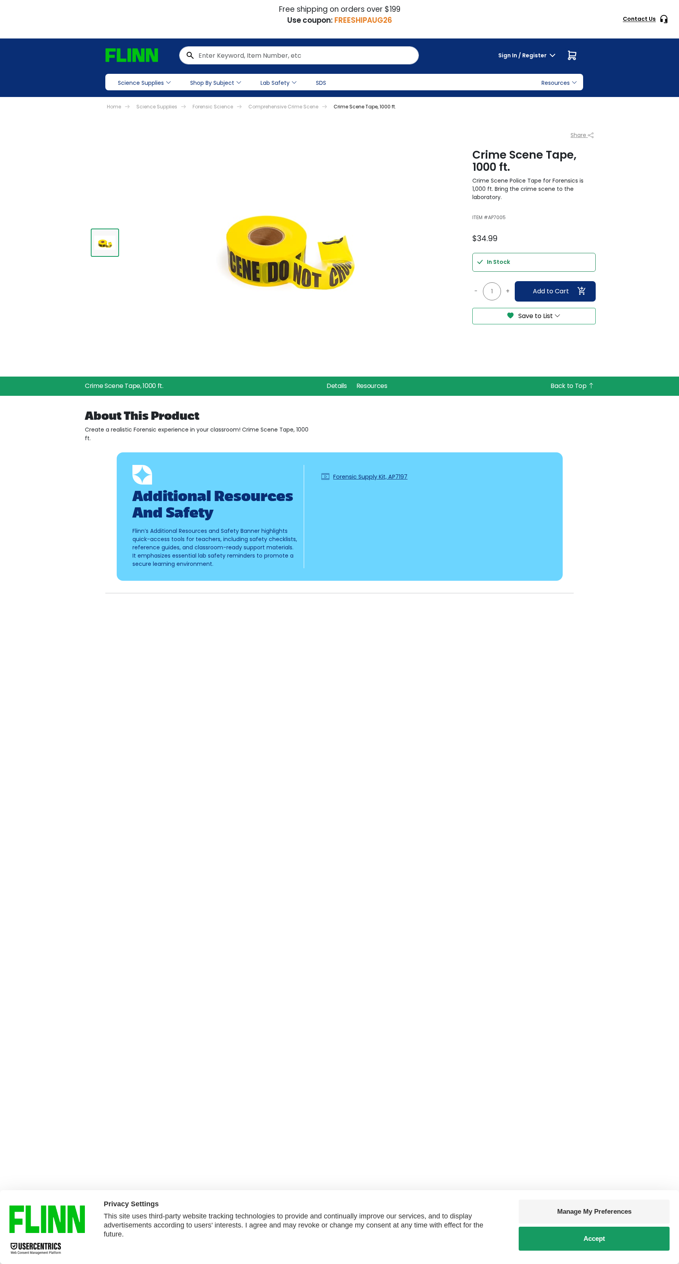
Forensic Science (213, 106)
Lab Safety (275, 83)
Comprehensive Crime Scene (283, 106)
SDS (321, 83)
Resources (371, 385)
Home (114, 106)
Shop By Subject (212, 83)
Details (337, 385)
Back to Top (569, 385)
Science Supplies (141, 83)
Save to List (535, 315)
